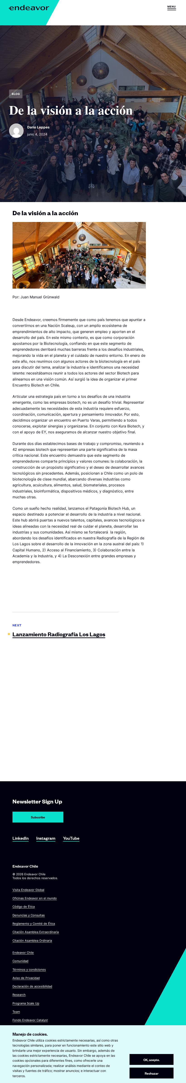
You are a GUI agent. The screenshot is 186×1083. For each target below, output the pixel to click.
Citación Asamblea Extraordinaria (35, 932)
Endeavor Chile (23, 952)
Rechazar (151, 1073)
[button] (171, 7)
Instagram (45, 838)
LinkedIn (20, 838)
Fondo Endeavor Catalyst (30, 1020)
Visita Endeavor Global (28, 889)
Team (16, 1011)
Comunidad (20, 961)
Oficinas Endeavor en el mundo (34, 898)
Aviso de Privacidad (26, 978)
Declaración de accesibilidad (32, 986)
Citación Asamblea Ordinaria (32, 940)
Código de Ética (23, 906)
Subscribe (38, 817)
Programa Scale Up (25, 1003)
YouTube (71, 838)
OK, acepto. (151, 1059)
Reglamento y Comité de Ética (33, 923)
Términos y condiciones (29, 969)
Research (19, 994)
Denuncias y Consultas (28, 915)
